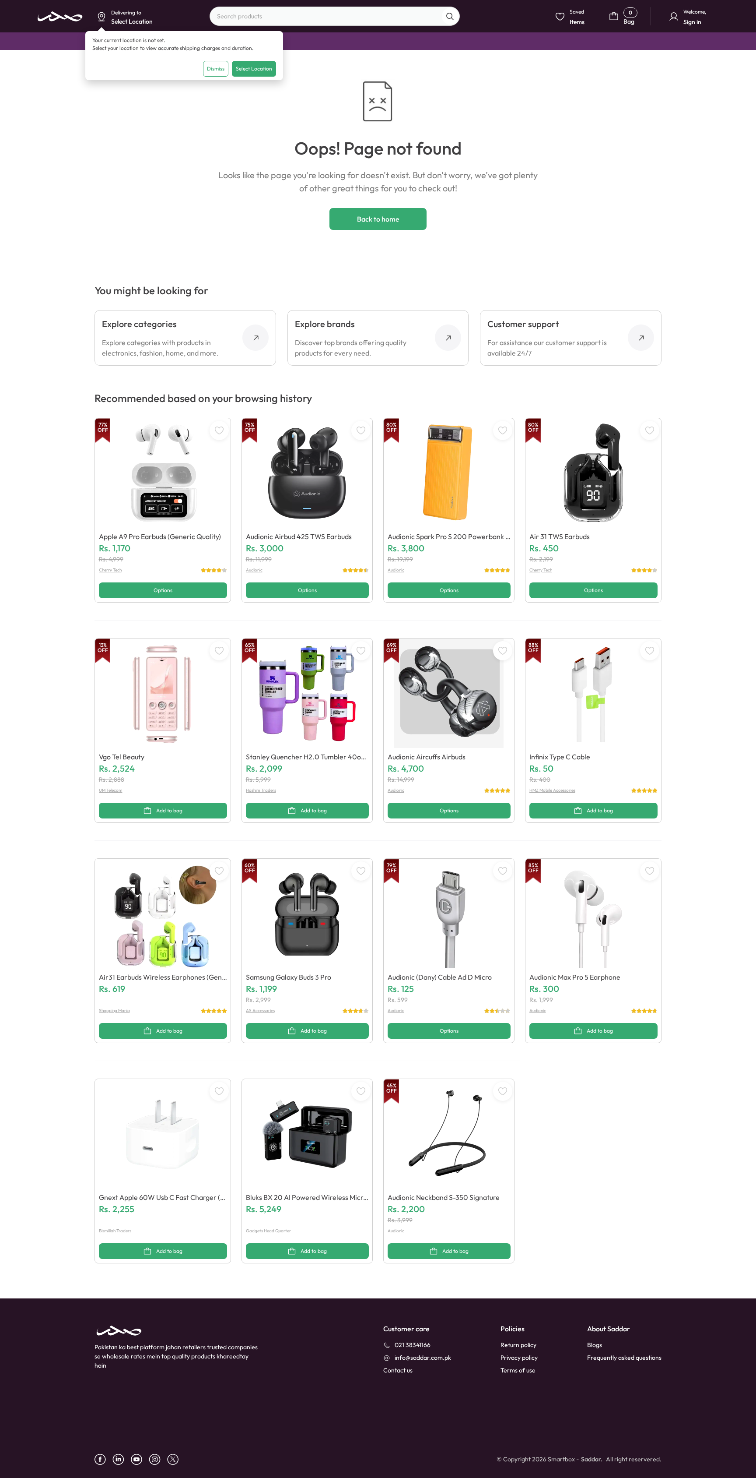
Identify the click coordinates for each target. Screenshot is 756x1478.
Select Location (254, 68)
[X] (176, 1459)
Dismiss (215, 68)
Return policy (518, 1345)
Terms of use (518, 1370)
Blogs (594, 1345)
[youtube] (140, 1459)
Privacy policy (519, 1358)
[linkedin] (121, 1459)
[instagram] (158, 1459)
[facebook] (103, 1459)
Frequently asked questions (624, 1358)
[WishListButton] (219, 430)
